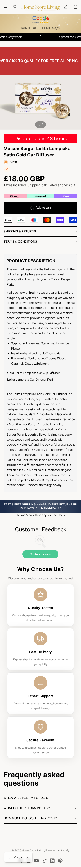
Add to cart (43, 208)
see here (60, 515)
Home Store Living (33, 850)
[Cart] (76, 7)
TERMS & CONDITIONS (20, 241)
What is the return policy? (27, 808)
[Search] (15, 7)
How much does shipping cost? (30, 818)
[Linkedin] (52, 860)
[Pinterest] (60, 860)
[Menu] (5, 7)
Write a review (40, 554)
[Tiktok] (44, 860)
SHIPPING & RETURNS (20, 231)
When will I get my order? (26, 798)
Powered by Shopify (57, 850)
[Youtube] (36, 860)
